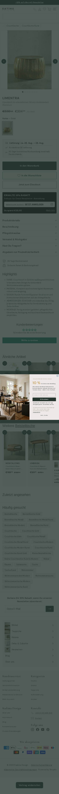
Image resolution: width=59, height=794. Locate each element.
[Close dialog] (57, 376)
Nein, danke (44, 415)
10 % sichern (44, 399)
